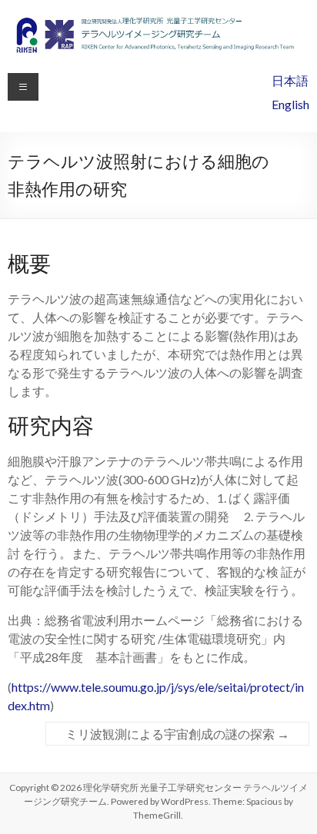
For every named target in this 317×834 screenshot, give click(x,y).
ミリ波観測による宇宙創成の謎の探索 (177, 733)
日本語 (290, 80)
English (290, 104)
